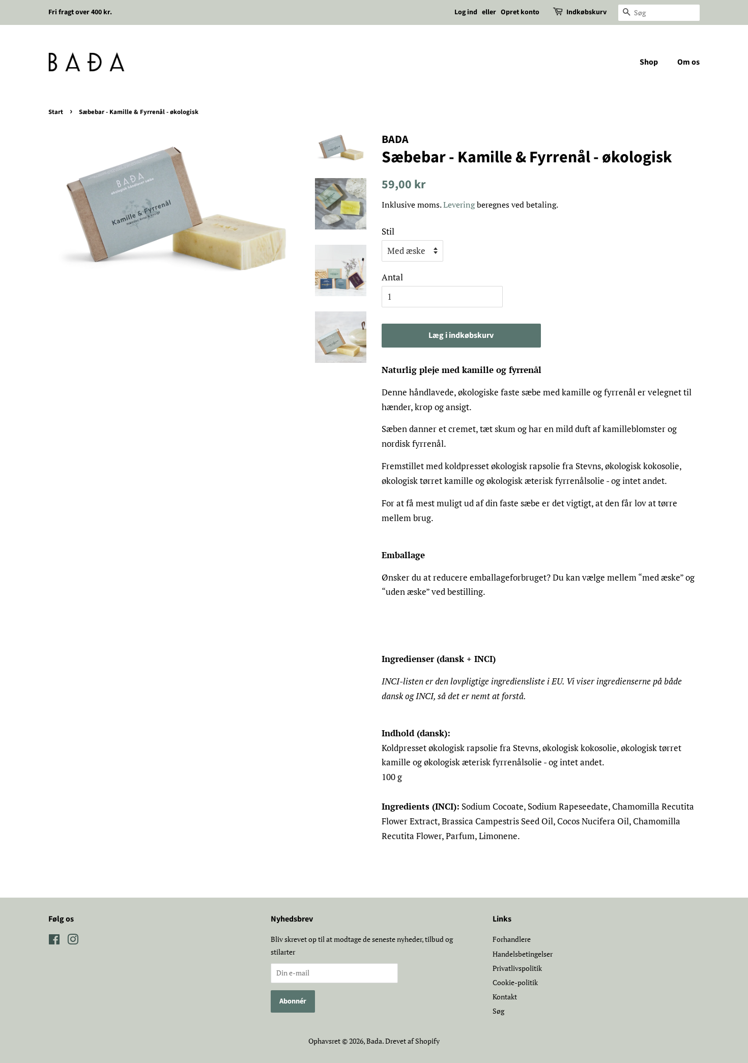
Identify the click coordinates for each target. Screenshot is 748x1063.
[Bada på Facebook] (54, 941)
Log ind (465, 12)
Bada (374, 1041)
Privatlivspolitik (517, 968)
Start (55, 112)
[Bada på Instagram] (72, 941)
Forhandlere (512, 939)
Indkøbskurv (586, 12)
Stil (388, 231)
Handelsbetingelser (523, 954)
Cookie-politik (515, 982)
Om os (688, 62)
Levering (459, 204)
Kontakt (505, 996)
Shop (649, 62)
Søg (498, 1011)
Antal (392, 277)
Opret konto (520, 12)
